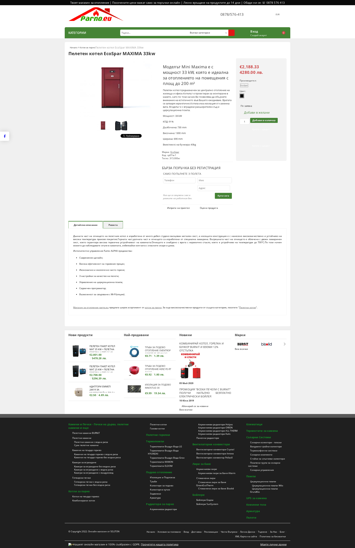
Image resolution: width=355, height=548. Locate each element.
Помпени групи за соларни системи (264, 464)
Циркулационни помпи (263, 481)
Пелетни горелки (158, 435)
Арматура (155, 497)
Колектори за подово (161, 485)
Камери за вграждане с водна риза (93, 469)
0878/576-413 (232, 14)
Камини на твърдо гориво (86, 450)
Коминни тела (256, 504)
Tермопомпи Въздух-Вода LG (166, 446)
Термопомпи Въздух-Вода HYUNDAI (163, 452)
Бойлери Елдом (205, 500)
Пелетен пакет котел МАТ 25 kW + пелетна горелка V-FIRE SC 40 (102, 368)
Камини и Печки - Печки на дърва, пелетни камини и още (98, 426)
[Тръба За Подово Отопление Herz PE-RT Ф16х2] (134, 370)
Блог (282, 531)
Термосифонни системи (263, 450)
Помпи (251, 476)
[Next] (284, 344)
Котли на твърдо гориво (85, 496)
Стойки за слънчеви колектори (267, 458)
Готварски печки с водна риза (90, 481)
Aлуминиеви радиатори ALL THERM (218, 430)
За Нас (273, 531)
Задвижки (155, 493)
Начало (73, 47)
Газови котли (157, 428)
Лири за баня (201, 464)
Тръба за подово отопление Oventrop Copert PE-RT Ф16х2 (158, 349)
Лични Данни (247, 531)
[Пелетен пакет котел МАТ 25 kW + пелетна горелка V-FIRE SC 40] (79, 372)
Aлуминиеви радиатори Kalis (214, 433)
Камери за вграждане (84, 462)
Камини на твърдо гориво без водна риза (97, 457)
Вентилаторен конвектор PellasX (214, 457)
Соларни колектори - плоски (266, 442)
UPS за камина (256, 498)
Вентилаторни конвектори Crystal (215, 449)
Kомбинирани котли (83, 500)
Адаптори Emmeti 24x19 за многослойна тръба (102, 389)
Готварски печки (81, 477)
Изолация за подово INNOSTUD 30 (158, 386)
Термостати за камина (262, 431)
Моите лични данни (273, 544)
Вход (254, 31)
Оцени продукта (209, 208)
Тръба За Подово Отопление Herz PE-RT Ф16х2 (158, 368)
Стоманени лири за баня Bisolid (216, 488)
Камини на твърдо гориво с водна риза (96, 454)
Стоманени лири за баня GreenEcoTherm (211, 484)
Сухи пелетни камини (86, 445)
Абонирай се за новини (195, 406)
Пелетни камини (81, 438)
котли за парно (153, 307)
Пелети (251, 517)
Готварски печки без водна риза (92, 485)
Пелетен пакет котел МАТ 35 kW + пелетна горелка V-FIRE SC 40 (102, 348)
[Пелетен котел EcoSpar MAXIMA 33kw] (113, 116)
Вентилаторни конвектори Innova (215, 453)
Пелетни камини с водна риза (91, 442)
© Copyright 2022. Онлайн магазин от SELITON (93, 531)
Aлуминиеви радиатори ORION (215, 427)
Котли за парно (87, 47)
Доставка (196, 531)
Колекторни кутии (160, 489)
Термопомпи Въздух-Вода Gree (167, 457)
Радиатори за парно (160, 504)
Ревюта (113, 225)
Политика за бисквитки (273, 536)
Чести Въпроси (229, 531)
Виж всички (185, 409)
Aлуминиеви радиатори (163, 509)
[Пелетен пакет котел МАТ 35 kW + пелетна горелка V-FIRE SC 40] (79, 351)
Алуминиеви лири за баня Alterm (217, 473)
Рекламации (211, 531)
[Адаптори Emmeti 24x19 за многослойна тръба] (79, 392)
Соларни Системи (258, 437)
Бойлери (198, 495)
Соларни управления (262, 470)
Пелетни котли (247, 307)
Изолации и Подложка (162, 477)
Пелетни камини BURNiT (86, 433)
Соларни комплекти (261, 454)
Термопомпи (155, 441)
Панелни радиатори (207, 438)
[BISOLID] (272, 344)
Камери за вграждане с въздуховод (93, 472)
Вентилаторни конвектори (211, 444)
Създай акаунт (258, 35)
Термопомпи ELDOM (161, 465)
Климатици (254, 424)
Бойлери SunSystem (207, 504)
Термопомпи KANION (161, 461)
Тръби (153, 481)
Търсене (262, 531)
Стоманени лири (205, 478)
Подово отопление (159, 472)
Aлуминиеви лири (206, 469)
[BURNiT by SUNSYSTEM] (248, 344)
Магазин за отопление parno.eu (91, 307)
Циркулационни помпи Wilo (267, 485)
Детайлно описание (85, 225)
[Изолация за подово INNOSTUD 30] (134, 389)
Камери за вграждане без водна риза (95, 466)
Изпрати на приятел (178, 208)
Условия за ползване (169, 531)
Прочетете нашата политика (159, 544)
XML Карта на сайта (246, 536)
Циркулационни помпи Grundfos (264, 490)
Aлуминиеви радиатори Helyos (215, 424)
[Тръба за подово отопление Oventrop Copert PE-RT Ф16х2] (134, 351)
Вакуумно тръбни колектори (266, 446)
